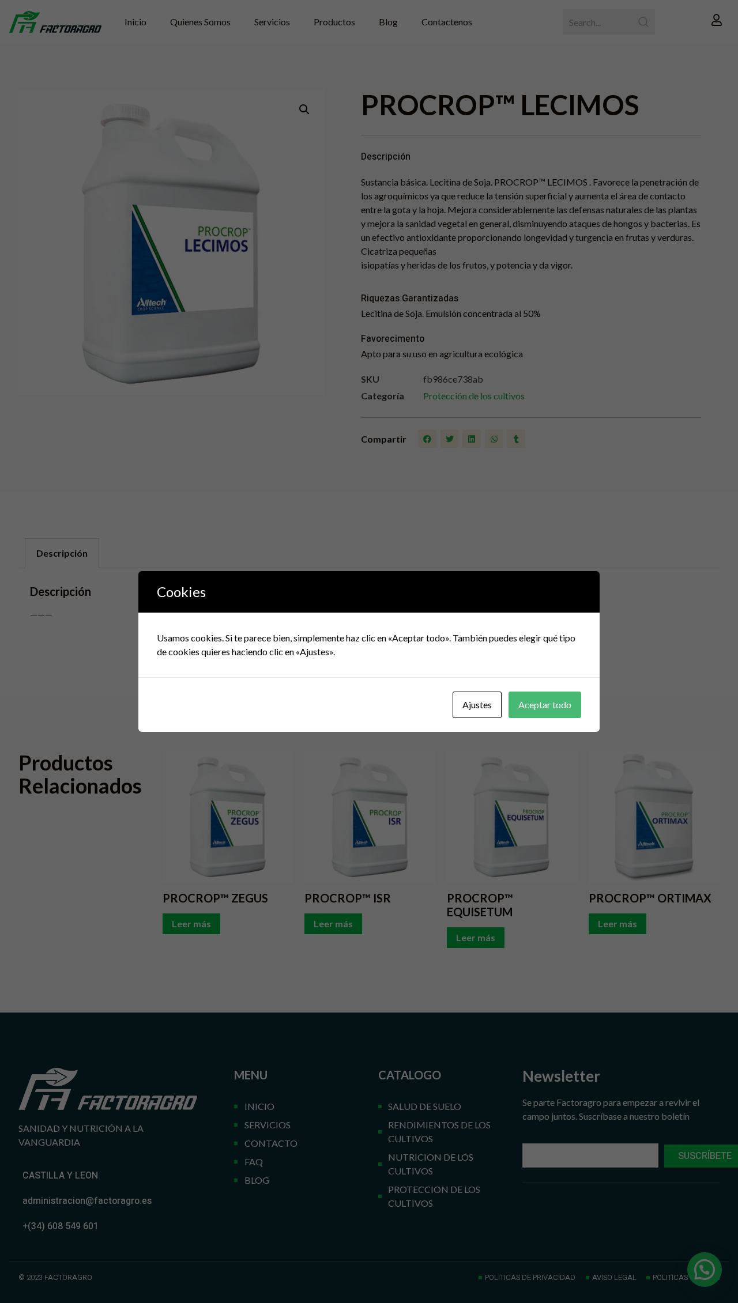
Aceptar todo (544, 704)
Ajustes (477, 704)
